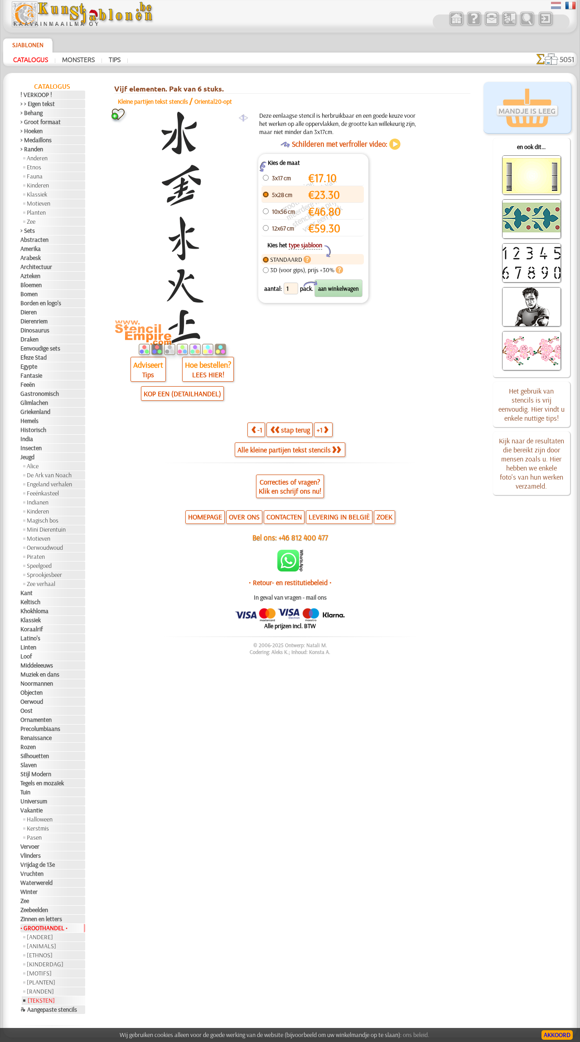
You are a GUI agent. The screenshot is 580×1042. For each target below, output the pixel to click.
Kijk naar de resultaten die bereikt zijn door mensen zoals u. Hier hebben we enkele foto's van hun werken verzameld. (531, 463)
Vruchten (32, 873)
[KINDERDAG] (45, 964)
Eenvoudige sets (40, 348)
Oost (26, 710)
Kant (26, 593)
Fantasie (31, 375)
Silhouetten (34, 756)
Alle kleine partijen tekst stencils (284, 449)
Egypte (28, 366)
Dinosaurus (34, 330)
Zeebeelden (34, 910)
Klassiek (37, 194)
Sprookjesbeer (44, 575)
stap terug (295, 429)
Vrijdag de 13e (37, 864)
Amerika (30, 249)
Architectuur (36, 267)
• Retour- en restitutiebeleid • (290, 582)
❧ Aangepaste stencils (48, 1009)
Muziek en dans (39, 674)
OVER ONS (244, 516)
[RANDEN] (40, 991)
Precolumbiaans (40, 729)
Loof (26, 656)
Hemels (29, 421)
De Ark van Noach (49, 475)
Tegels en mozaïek (42, 783)
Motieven (38, 203)
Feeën (27, 384)
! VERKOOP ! (36, 95)
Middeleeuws (36, 665)
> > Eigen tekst (37, 104)
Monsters (78, 59)
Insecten (31, 448)
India (26, 439)
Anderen (37, 158)
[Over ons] (474, 24)
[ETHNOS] (40, 955)
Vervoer (29, 846)
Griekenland (35, 412)
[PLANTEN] (41, 982)
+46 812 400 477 (303, 537)
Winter (29, 892)
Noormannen (36, 683)
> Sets (27, 230)
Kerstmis (38, 828)
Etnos (34, 167)
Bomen (29, 294)
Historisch (33, 430)
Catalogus (30, 59)
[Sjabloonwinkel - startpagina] (82, 25)
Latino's (30, 638)
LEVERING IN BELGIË (339, 516)
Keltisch (30, 602)
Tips (115, 59)
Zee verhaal (41, 584)
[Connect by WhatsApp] (290, 569)
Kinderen (38, 185)
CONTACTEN (284, 516)
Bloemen (31, 285)
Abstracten (34, 239)
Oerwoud (31, 701)
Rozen (28, 747)
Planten (36, 212)
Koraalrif (31, 629)
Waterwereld (36, 883)
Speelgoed (39, 566)
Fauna (35, 176)
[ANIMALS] (41, 946)
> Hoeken (31, 131)
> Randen (31, 149)
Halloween (40, 819)
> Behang (31, 113)
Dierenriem (34, 321)
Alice (33, 466)
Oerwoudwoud (45, 547)
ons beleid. (416, 1035)
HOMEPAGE (205, 516)
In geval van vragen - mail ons (290, 597)
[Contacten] (491, 24)
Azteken (30, 276)
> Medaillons (36, 140)
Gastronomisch (39, 393)
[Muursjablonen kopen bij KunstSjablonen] (456, 24)
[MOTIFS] (39, 973)
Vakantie (31, 810)
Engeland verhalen (49, 484)
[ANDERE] (40, 937)
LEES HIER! (208, 374)
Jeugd (27, 457)
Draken (29, 339)
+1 (320, 429)
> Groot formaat (40, 122)
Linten (28, 647)
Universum (33, 801)
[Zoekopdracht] (527, 24)
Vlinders (30, 855)
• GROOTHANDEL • (44, 928)
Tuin (25, 792)
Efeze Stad (33, 357)
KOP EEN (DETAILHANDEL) (182, 393)
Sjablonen (28, 45)
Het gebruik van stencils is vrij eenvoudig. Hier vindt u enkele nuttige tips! (531, 404)
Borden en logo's (40, 303)
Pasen (34, 837)
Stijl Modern (35, 774)
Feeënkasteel (43, 493)
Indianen (37, 502)
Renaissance (36, 738)
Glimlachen (34, 403)
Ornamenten (36, 719)
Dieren (28, 312)
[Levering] (509, 24)
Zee (31, 221)
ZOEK (384, 516)
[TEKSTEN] (41, 1000)
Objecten (31, 692)
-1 (259, 429)
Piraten (36, 556)
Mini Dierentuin (46, 529)
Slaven (28, 765)
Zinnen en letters (41, 919)
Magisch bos (42, 520)
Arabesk (30, 258)
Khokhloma (34, 611)
